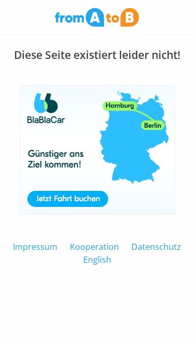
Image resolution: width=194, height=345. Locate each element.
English (97, 259)
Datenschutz (156, 246)
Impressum (35, 246)
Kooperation (94, 246)
